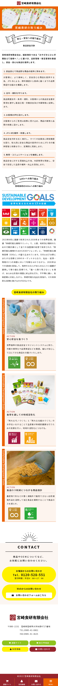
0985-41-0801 (31, 630)
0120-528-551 (33, 574)
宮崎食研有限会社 (32, 676)
